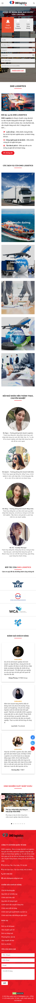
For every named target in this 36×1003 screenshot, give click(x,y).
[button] (2, 3)
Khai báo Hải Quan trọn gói (18, 296)
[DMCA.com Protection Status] (18, 993)
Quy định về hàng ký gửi (9, 901)
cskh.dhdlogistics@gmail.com (13, 878)
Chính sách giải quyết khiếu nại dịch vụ (14, 912)
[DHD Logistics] (18, 3)
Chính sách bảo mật (7, 897)
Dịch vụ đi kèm (6, 944)
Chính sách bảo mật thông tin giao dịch (14, 915)
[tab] (8, 26)
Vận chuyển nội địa (7, 940)
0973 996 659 (7, 874)
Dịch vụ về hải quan (7, 926)
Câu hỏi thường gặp (8, 890)
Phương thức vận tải (8, 937)
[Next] (34, 809)
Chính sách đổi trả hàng (9, 908)
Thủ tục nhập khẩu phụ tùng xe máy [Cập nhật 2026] (17, 810)
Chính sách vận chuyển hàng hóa (12, 904)
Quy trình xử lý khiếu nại (9, 894)
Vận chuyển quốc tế (7, 930)
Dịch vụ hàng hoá (7, 933)
